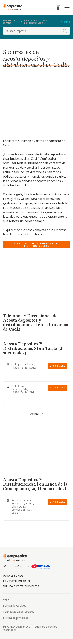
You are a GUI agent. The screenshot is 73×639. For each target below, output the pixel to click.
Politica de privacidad (15, 618)
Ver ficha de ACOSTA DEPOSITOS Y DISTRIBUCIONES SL (36, 245)
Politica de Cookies (14, 605)
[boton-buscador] (65, 31)
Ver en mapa (57, 366)
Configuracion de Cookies (18, 611)
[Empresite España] (14, 7)
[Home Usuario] (58, 7)
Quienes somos (13, 575)
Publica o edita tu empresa (21, 586)
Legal (6, 599)
